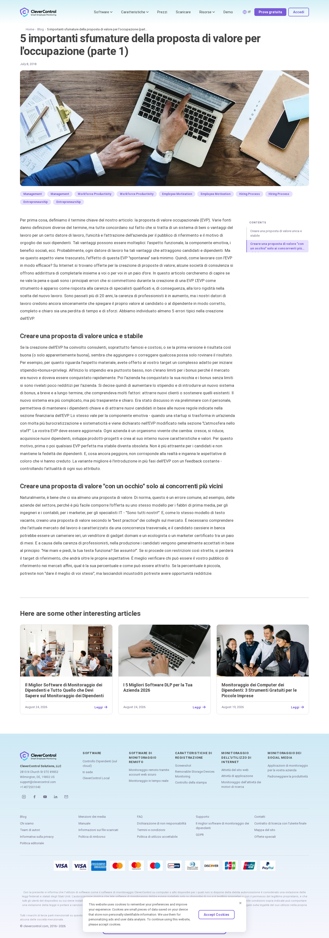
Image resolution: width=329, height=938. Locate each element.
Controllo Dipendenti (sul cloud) (100, 763)
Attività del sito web (235, 770)
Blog (40, 29)
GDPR (200, 835)
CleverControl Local (96, 778)
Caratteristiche (133, 12)
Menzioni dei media (92, 816)
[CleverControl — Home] (38, 12)
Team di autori (30, 830)
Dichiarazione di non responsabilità (161, 823)
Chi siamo (27, 823)
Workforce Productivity (94, 194)
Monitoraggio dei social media (284, 755)
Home (30, 29)
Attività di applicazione (237, 776)
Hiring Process (249, 194)
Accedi (298, 12)
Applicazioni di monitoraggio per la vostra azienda (288, 768)
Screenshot (183, 765)
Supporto (202, 816)
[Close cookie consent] (240, 903)
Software (101, 12)
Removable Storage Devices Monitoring (195, 774)
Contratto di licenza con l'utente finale (280, 823)
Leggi (98, 707)
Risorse (205, 12)
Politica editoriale (32, 843)
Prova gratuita (270, 12)
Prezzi (162, 12)
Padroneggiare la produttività (288, 776)
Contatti (259, 816)
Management (32, 194)
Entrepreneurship (35, 202)
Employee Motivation (177, 194)
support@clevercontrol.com (38, 782)
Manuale (84, 823)
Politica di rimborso (92, 836)
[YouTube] (45, 797)
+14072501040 (30, 787)
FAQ (140, 816)
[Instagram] (24, 797)
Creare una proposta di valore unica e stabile (276, 233)
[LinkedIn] (55, 797)
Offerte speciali (265, 836)
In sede (88, 772)
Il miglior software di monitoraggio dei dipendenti (222, 826)
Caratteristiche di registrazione (193, 755)
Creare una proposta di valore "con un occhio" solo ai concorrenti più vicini (277, 247)
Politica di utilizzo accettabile (157, 836)
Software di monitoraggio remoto (142, 757)
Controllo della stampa (191, 782)
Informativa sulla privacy (36, 836)
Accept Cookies (216, 915)
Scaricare (183, 12)
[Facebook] (34, 797)
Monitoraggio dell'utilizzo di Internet (236, 757)
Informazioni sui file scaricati (98, 830)
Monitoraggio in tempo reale (148, 781)
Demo (228, 12)
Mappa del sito (264, 830)
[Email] (66, 797)
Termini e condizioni (151, 830)
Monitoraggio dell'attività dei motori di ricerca (241, 784)
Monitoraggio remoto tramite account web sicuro (149, 772)
